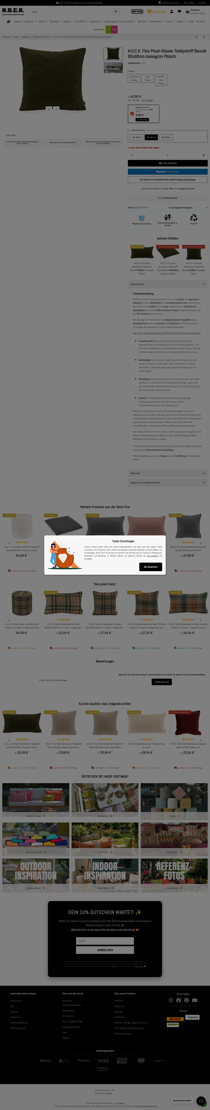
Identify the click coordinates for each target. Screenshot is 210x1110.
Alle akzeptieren (150, 566)
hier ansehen (152, 556)
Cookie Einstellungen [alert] (123, 541)
